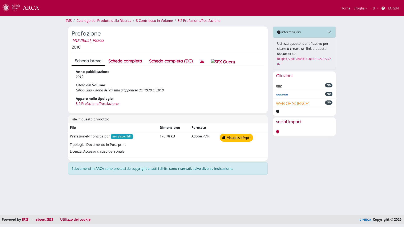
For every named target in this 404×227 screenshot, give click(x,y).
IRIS (69, 20)
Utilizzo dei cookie (75, 219)
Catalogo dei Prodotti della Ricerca (103, 20)
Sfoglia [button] (359, 8)
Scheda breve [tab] (88, 60)
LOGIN (393, 8)
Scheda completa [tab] (125, 60)
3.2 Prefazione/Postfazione (199, 20)
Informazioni (290, 32)
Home (345, 8)
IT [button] (374, 8)
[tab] (202, 61)
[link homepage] (23, 8)
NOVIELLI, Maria (88, 40)
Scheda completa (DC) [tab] (171, 60)
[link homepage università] (50, 8)
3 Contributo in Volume (154, 20)
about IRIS (44, 219)
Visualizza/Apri (237, 137)
